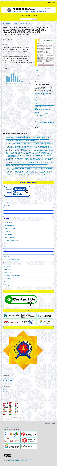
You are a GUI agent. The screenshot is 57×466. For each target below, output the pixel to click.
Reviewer (6, 209)
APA (36, 100)
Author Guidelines (8, 269)
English (4, 378)
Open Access (7, 231)
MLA (36, 108)
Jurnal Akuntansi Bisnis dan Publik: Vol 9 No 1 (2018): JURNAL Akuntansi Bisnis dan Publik (31, 145)
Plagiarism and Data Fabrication (12, 275)
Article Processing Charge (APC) (11, 259)
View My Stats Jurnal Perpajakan (11, 427)
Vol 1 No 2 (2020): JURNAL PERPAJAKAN (21, 23)
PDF (38, 70)
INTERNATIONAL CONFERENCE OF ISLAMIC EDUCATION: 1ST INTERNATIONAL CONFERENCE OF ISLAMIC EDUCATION (27, 164)
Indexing (6, 253)
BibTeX (36, 102)
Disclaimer (6, 256)
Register (49, 2)
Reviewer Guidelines (9, 272)
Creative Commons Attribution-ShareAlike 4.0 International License (18, 459)
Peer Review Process (9, 225)
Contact (6, 212)
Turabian (37, 116)
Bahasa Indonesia (7, 380)
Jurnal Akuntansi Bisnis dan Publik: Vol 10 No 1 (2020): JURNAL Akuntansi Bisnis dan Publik (29, 169)
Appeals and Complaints (10, 250)
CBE (36, 103)
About (34, 15)
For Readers (5, 389)
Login (53, 2)
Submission (7, 266)
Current (22, 15)
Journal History (7, 215)
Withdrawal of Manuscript (10, 247)
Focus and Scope (8, 222)
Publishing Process (8, 285)
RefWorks (37, 112)
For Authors (5, 391)
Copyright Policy (8, 234)
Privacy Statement (8, 278)
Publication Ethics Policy (10, 237)
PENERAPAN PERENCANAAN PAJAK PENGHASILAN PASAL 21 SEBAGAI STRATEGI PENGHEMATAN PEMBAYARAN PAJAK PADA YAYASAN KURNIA (27, 147)
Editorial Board (7, 205)
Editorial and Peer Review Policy (11, 240)
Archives (28, 15)
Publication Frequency (9, 228)
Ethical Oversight (8, 281)
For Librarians (6, 393)
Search (34, 18)
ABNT (36, 99)
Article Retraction (8, 243)
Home (4, 23)
